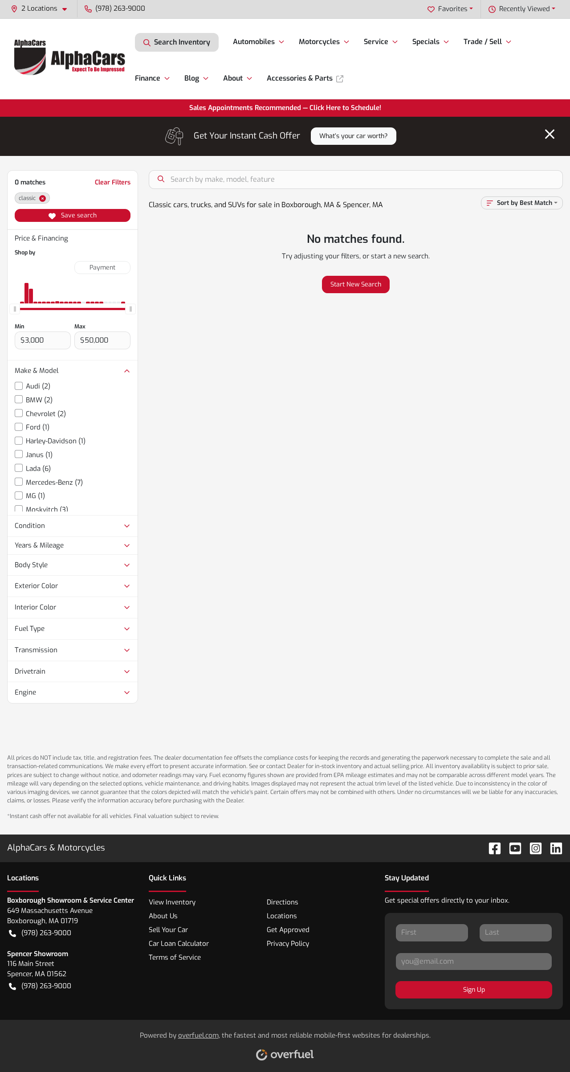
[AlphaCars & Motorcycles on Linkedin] (552, 848)
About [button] (233, 78)
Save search (78, 215)
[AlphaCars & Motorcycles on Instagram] (532, 848)
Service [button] (376, 41)
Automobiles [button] (254, 41)
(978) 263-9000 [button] (120, 8)
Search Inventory (182, 42)
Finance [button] (147, 78)
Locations (282, 916)
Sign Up (474, 990)
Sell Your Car (168, 929)
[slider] (14, 308)
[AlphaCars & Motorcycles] (71, 59)
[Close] (550, 134)
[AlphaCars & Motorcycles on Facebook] (491, 848)
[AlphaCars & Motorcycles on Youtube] (511, 848)
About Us (163, 916)
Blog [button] (191, 78)
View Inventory (172, 902)
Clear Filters (112, 182)
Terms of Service (175, 957)
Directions (282, 902)
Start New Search (355, 284)
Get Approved (288, 929)
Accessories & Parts (300, 78)
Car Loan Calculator (179, 943)
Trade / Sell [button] (483, 41)
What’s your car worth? (353, 136)
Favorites (453, 8)
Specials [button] (426, 41)
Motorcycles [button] (319, 41)
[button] (42, 8)
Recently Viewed (524, 8)
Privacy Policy (288, 943)
